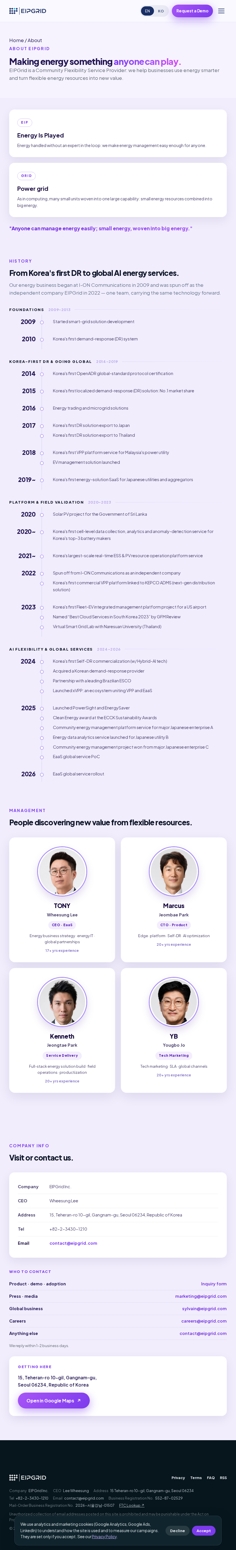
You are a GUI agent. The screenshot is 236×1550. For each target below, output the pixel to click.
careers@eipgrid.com (204, 1320)
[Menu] (221, 11)
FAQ (211, 1477)
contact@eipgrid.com (73, 1243)
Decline (177, 1530)
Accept (204, 1530)
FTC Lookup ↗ (131, 1505)
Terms (196, 1477)
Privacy (178, 1477)
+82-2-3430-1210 (68, 1228)
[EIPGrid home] (28, 11)
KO (161, 11)
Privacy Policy (104, 1536)
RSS (223, 1477)
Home (16, 40)
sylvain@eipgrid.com (204, 1308)
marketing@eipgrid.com (201, 1296)
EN (147, 10)
